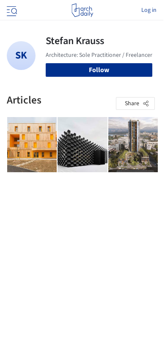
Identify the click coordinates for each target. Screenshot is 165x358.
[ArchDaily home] (82, 10)
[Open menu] (11, 10)
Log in (149, 10)
